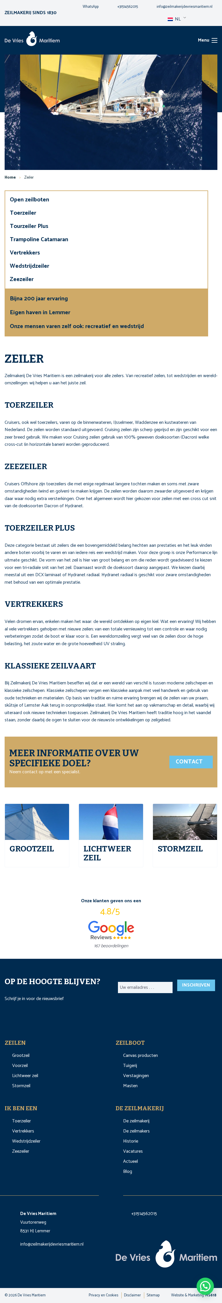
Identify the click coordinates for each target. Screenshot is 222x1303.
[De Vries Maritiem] (32, 40)
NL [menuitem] (177, 19)
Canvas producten (140, 1055)
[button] (205, 1286)
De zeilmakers (136, 1131)
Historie (130, 1141)
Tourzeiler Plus (30, 226)
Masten (130, 1086)
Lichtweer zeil (25, 1076)
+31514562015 (144, 1213)
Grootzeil (20, 1055)
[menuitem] (86, 7)
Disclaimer (132, 1295)
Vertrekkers (25, 253)
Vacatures (133, 1151)
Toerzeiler (24, 213)
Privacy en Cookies (103, 1295)
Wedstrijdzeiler (30, 266)
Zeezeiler (22, 279)
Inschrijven (196, 985)
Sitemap (153, 1295)
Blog (127, 1171)
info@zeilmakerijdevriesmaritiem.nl (52, 1244)
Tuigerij (130, 1066)
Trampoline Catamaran (40, 239)
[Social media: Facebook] (105, 1193)
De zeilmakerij (136, 1121)
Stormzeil (21, 1086)
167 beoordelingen (111, 946)
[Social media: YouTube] (117, 1193)
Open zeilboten (30, 200)
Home (10, 177)
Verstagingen (136, 1076)
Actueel (130, 1161)
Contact (190, 762)
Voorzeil (20, 1066)
